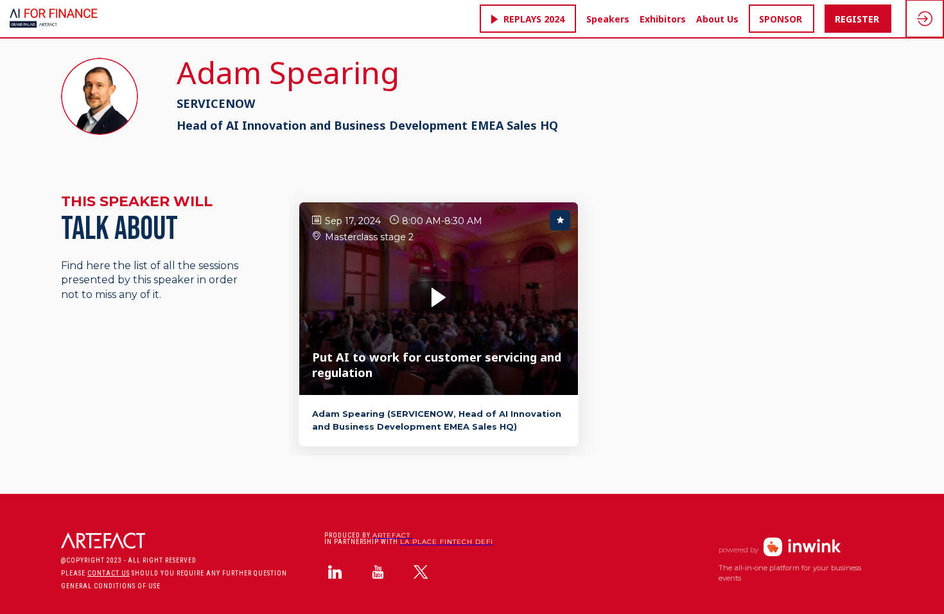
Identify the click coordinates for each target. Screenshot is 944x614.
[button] (528, 18)
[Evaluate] (560, 220)
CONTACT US (108, 573)
